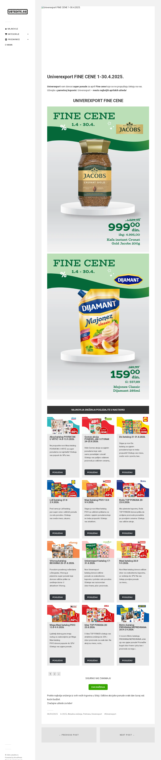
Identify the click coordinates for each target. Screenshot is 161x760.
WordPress (18, 757)
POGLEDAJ (57, 472)
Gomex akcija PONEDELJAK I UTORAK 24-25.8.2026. (97, 439)
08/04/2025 (52, 714)
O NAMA (9, 45)
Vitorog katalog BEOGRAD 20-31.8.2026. (62, 562)
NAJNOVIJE (13, 29)
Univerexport (96, 714)
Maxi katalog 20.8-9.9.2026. (129, 562)
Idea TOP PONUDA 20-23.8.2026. (96, 626)
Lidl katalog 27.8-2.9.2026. (59, 501)
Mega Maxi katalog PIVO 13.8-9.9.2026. (62, 626)
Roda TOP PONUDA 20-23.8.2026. (131, 501)
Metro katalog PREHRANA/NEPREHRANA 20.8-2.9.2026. (132, 627)
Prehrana (87, 714)
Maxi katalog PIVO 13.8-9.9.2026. (97, 501)
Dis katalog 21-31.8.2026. (132, 437)
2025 (64, 714)
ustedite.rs (14, 755)
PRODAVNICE (14, 39)
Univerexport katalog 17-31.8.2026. (97, 562)
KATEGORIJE (13, 34)
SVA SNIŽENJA (98, 687)
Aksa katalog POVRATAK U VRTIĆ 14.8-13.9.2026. (62, 438)
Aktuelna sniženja (75, 714)
